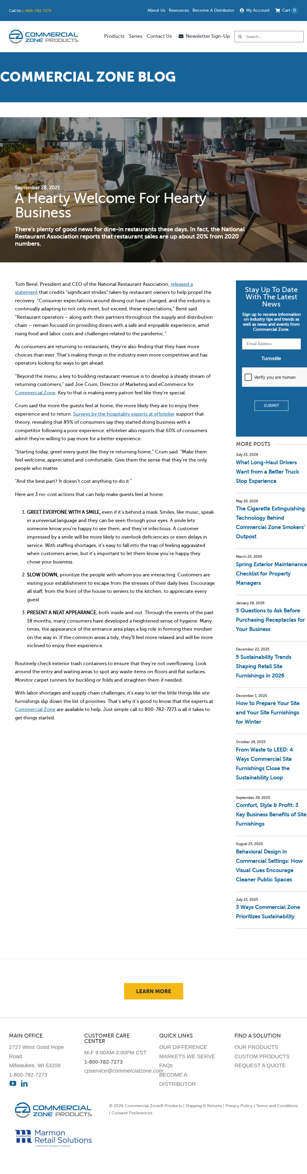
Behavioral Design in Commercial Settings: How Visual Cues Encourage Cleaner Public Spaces (269, 866)
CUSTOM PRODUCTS (262, 1056)
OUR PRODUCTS (256, 1047)
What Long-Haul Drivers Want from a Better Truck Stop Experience (267, 471)
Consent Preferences (132, 1113)
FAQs (166, 1065)
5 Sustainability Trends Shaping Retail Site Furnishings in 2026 (263, 666)
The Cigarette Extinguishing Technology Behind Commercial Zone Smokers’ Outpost (270, 522)
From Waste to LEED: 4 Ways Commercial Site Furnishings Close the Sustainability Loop (264, 764)
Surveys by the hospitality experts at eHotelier (124, 414)
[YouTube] (13, 1083)
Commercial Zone (35, 393)
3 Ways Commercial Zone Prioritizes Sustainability (268, 911)
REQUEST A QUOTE (260, 1065)
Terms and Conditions (277, 1106)
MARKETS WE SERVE (187, 1056)
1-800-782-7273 (36, 10)
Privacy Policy (238, 1106)
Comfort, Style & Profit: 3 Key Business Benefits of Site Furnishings (271, 814)
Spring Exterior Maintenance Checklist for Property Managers (271, 573)
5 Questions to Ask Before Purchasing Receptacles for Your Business (270, 620)
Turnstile (271, 358)
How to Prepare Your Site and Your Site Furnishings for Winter (268, 712)
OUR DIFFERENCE (183, 1047)
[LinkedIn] (24, 1083)
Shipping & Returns (204, 1106)
